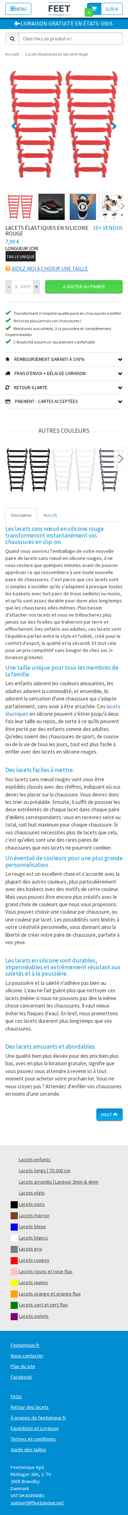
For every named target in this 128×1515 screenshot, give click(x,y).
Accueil (12, 54)
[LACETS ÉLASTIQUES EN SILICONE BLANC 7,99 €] (75, 470)
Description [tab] (21, 515)
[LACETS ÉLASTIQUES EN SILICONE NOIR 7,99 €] (28, 470)
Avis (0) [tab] (50, 515)
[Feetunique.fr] (59, 8)
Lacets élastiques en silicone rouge (56, 54)
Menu (21, 9)
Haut (107, 1114)
